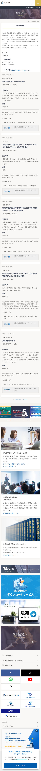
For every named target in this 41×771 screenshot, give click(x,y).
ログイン (37, 7)
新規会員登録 (30, 7)
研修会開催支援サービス (11, 513)
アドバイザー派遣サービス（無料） (14, 464)
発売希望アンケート (9, 555)
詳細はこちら (20, 765)
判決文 (6, 128)
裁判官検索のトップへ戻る (20, 399)
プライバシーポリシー (8, 726)
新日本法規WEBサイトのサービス (14, 660)
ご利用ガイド (8, 655)
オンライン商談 (8, 466)
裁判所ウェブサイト (17, 70)
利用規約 (4, 722)
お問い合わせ (8, 665)
